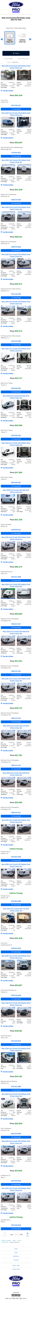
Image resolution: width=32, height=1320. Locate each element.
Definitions (16, 1256)
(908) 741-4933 (16, 199)
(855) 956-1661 (16, 388)
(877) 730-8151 (16, 105)
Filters (17, 53)
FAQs (16, 1252)
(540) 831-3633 (16, 948)
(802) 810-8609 (16, 1133)
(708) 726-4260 (16, 995)
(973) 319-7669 (16, 294)
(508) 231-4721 (16, 624)
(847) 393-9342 (16, 1180)
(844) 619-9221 (16, 529)
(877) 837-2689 (16, 1086)
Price (16, 95)
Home (16, 1248)
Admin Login (16, 1265)
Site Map (16, 1260)
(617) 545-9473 (16, 1041)
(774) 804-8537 (16, 152)
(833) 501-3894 (16, 577)
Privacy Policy (16, 1269)
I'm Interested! (16, 109)
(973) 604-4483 (16, 856)
